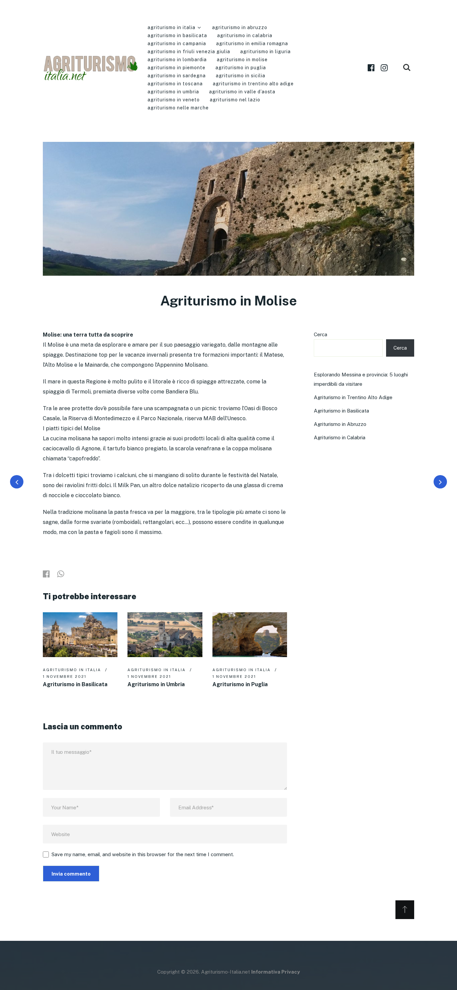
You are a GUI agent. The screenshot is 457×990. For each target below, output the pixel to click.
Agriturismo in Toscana (175, 83)
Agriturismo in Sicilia (240, 75)
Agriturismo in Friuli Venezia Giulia (189, 51)
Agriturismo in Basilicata (177, 35)
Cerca (320, 334)
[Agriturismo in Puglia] (249, 634)
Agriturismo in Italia (171, 27)
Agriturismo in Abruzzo (239, 27)
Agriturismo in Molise (242, 59)
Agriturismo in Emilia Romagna (252, 43)
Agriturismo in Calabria (244, 35)
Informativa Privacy (275, 972)
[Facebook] (371, 67)
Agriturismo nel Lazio (235, 99)
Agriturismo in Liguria (265, 51)
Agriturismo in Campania (177, 43)
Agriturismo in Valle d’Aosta (242, 91)
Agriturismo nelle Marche (178, 107)
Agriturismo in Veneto (174, 99)
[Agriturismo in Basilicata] (80, 634)
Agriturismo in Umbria (173, 91)
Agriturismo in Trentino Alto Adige (253, 83)
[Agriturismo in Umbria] (164, 634)
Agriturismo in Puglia (240, 67)
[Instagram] (384, 67)
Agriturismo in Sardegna (177, 75)
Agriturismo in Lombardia (177, 59)
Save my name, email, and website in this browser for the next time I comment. (143, 854)
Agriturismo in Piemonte (176, 67)
